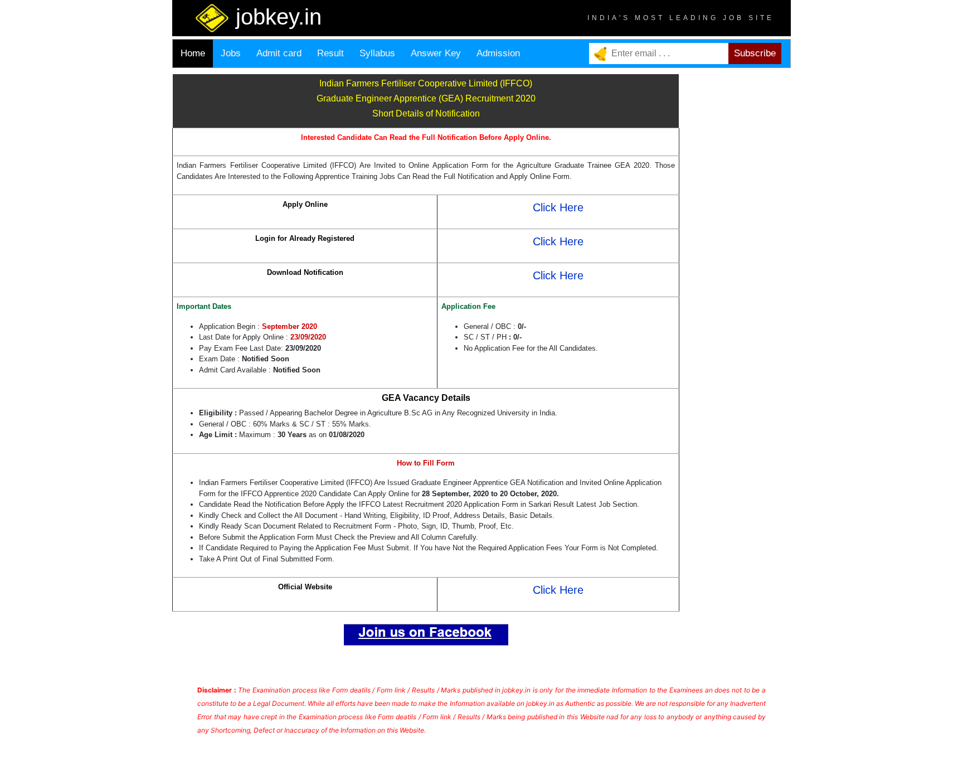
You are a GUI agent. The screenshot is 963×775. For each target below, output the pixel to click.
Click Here (558, 207)
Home (193, 53)
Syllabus (377, 53)
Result (330, 53)
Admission (498, 53)
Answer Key (436, 53)
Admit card (278, 53)
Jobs (231, 53)
